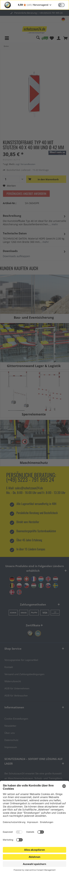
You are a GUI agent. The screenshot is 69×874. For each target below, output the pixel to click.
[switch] (61, 5)
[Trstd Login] (63, 4)
